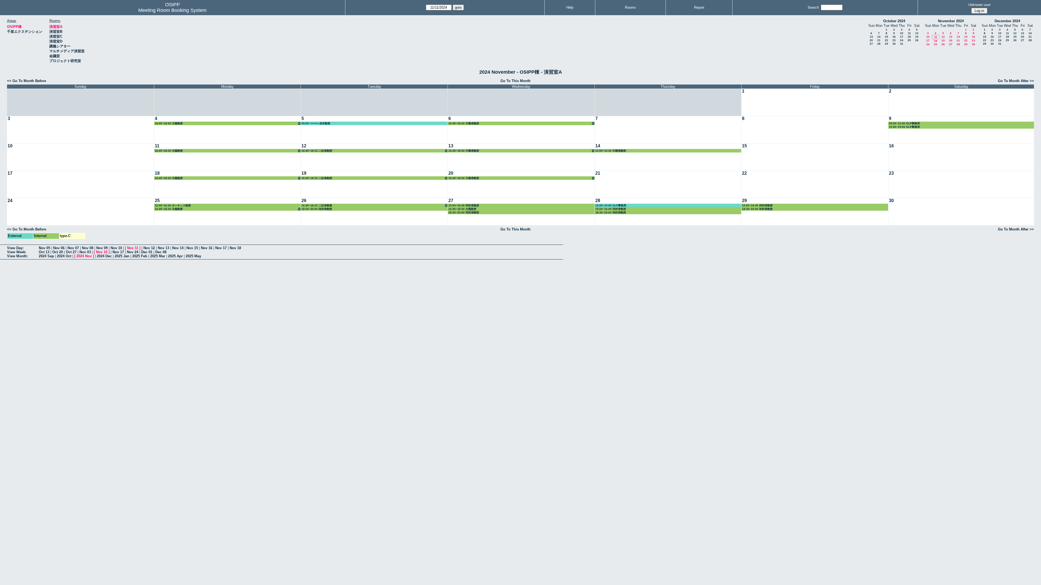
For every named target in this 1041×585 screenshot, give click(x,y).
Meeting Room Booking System (172, 10)
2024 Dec (104, 256)
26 (916, 40)
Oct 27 (71, 252)
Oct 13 (44, 252)
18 (909, 36)
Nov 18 (235, 248)
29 (886, 43)
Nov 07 (73, 248)
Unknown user (979, 5)
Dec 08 (160, 252)
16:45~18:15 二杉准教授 (316, 150)
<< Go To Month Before (26, 81)
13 (871, 36)
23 (894, 40)
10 (901, 33)
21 (879, 40)
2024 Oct (64, 256)
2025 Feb (139, 256)
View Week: (16, 252)
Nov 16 (206, 248)
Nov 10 (116, 248)
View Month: (17, 256)
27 (871, 43)
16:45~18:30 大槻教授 (169, 123)
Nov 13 (163, 248)
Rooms (630, 7)
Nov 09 (102, 248)
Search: (814, 7)
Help (569, 7)
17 (901, 36)
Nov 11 (132, 248)
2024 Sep (46, 256)
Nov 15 (192, 248)
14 (879, 36)
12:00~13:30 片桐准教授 (610, 150)
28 (879, 43)
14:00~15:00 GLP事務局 (610, 205)
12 (916, 33)
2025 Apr (175, 256)
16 (894, 36)
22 (886, 40)
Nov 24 (132, 252)
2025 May (193, 256)
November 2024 (951, 21)
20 (871, 40)
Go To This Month (515, 81)
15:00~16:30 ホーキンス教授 (173, 205)
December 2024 (1007, 21)
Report (699, 7)
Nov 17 (221, 248)
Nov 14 (178, 248)
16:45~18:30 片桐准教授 (463, 123)
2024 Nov (84, 256)
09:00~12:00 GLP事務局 (904, 123)
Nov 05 (44, 248)
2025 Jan (122, 256)
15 (886, 36)
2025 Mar (157, 256)
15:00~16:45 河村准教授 (463, 205)
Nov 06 (59, 248)
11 (909, 33)
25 (909, 40)
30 (894, 43)
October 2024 (894, 21)
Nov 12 (149, 248)
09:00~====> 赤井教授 (315, 123)
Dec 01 (146, 252)
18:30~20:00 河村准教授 (316, 208)
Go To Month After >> (1016, 81)
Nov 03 (85, 252)
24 (901, 40)
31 (901, 43)
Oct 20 (57, 252)
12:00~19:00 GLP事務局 (904, 126)
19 (916, 36)
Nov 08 (87, 248)
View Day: (15, 248)
